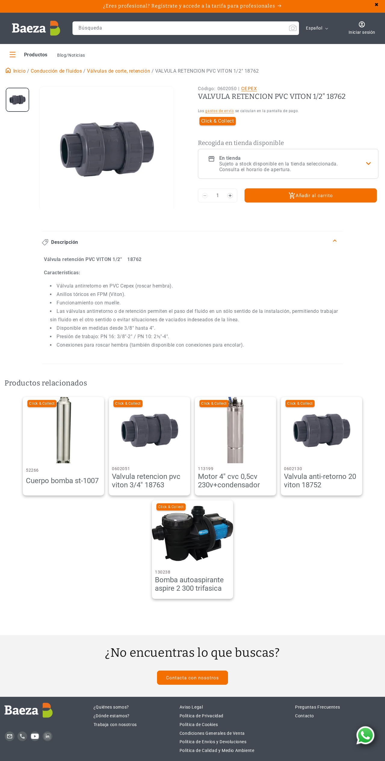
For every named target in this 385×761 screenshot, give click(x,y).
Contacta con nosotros (192, 678)
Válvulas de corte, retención (118, 71)
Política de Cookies (199, 724)
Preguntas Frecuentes (317, 707)
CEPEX (249, 88)
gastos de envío (219, 111)
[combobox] (185, 28)
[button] (29, 54)
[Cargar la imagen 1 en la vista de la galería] (17, 100)
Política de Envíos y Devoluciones (213, 741)
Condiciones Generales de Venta (212, 733)
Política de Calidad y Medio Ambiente (217, 750)
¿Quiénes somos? (111, 707)
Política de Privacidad (201, 715)
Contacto (304, 715)
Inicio (19, 71)
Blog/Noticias (71, 55)
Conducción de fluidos (56, 71)
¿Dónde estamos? (112, 715)
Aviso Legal (191, 707)
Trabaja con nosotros (115, 724)
